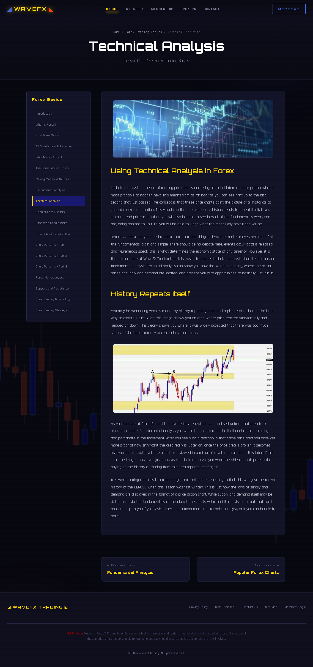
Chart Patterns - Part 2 (51, 256)
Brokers (188, 9)
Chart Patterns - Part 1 (51, 245)
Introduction (44, 114)
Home (116, 32)
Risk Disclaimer (225, 607)
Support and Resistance (52, 289)
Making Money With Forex (53, 179)
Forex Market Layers (50, 278)
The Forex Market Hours (52, 168)
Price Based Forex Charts (53, 234)
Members (289, 9)
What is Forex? (46, 125)
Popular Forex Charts (50, 212)
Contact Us (250, 607)
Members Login (295, 607)
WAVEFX (30, 9)
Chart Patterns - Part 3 (51, 267)
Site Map (271, 607)
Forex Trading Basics (143, 32)
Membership (162, 9)
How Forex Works (48, 135)
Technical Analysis (48, 201)
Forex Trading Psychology (53, 299)
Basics (112, 9)
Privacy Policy (198, 607)
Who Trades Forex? (49, 157)
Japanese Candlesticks (51, 223)
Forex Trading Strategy (51, 310)
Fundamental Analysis (50, 190)
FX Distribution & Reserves (54, 146)
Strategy (135, 9)
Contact (212, 9)
